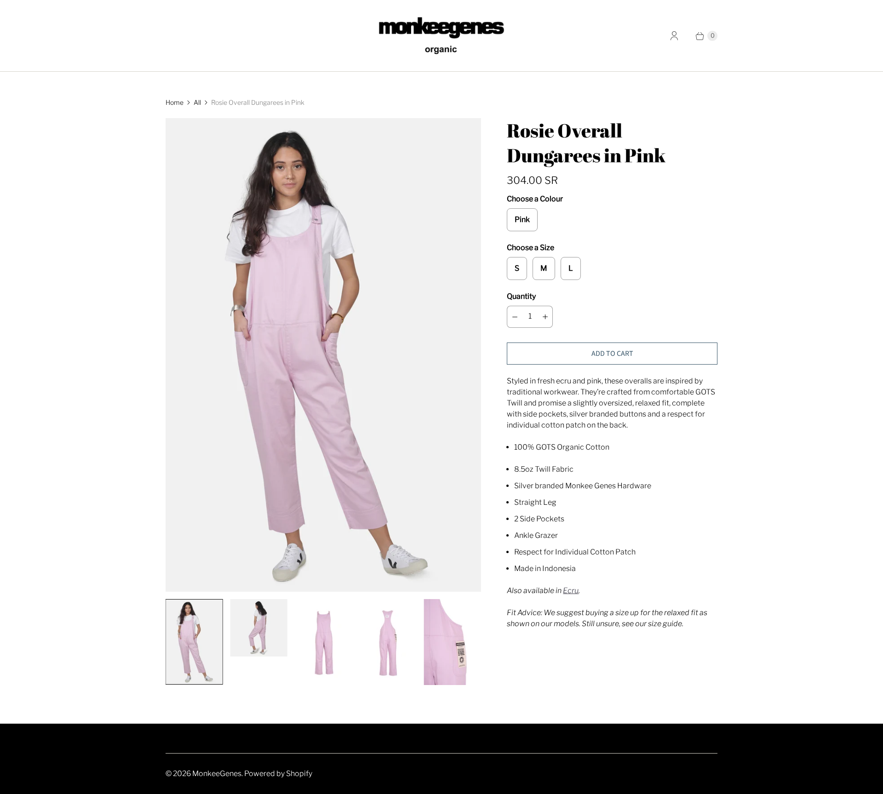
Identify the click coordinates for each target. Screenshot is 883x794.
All (197, 102)
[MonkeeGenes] (441, 35)
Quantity (521, 296)
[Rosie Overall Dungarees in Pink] (323, 355)
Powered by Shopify (278, 773)
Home (174, 102)
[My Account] (674, 36)
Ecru (571, 590)
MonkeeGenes (216, 773)
